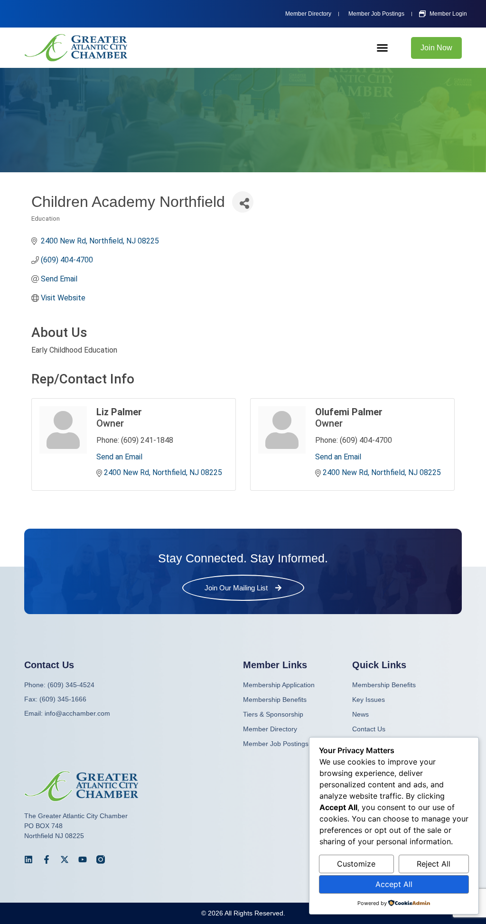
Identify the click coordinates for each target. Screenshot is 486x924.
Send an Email (119, 456)
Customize (356, 863)
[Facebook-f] (46, 859)
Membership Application (279, 685)
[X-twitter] (64, 859)
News (360, 714)
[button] (383, 48)
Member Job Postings (275, 743)
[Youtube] (82, 859)
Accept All (393, 884)
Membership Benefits (384, 685)
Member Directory (270, 729)
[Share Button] (242, 202)
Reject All (433, 863)
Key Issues (368, 699)
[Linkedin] (28, 859)
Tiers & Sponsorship (273, 714)
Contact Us (368, 729)
